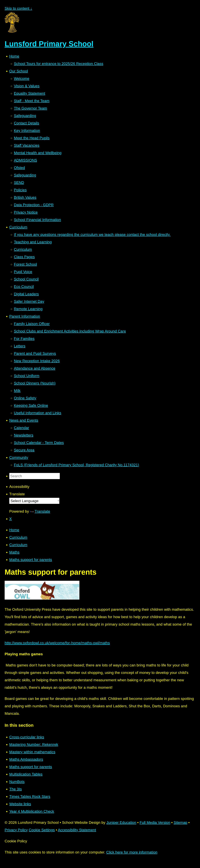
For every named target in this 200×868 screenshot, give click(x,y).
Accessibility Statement (77, 830)
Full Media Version (155, 822)
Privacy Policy (16, 830)
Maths (14, 552)
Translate (42, 511)
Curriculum (18, 537)
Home (14, 530)
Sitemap (180, 822)
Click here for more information (131, 852)
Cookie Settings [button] (42, 830)
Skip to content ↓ (18, 8)
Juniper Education (121, 822)
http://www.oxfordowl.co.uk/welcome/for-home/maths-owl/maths (57, 643)
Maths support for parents (30, 560)
